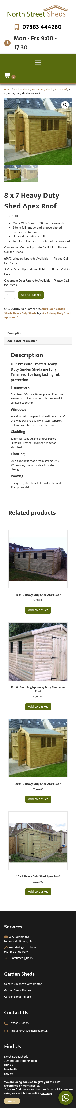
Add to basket (31, 295)
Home (7, 89)
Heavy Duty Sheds (42, 89)
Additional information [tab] (22, 340)
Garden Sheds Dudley (17, 990)
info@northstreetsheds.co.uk (29, 1030)
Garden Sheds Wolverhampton (23, 984)
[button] (65, 105)
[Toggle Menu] (38, 62)
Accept (12, 1101)
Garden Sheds (22, 89)
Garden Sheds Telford (17, 996)
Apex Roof (61, 89)
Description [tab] (14, 333)
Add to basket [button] (38, 610)
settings (46, 1093)
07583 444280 (42, 27)
